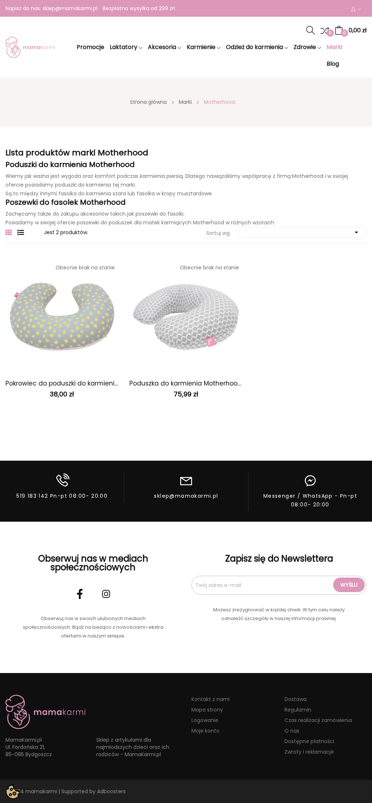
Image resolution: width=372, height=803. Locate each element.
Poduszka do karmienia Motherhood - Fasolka (185, 383)
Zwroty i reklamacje (309, 751)
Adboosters (111, 791)
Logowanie (204, 720)
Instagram (106, 594)
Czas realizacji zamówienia (318, 720)
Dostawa (295, 699)
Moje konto (205, 730)
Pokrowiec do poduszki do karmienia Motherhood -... (61, 383)
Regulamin (297, 709)
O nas (291, 730)
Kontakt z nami (210, 699)
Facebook (80, 594)
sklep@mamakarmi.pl (70, 8)
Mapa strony (207, 709)
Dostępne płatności (309, 741)
